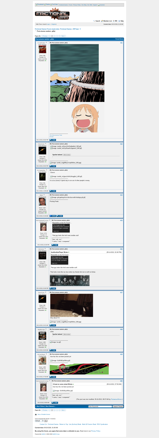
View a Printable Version (44, 414)
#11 (121, 43)
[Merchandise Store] (101, 5)
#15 (121, 220)
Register (54, 24)
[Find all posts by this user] (52, 140)
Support (95, 5)
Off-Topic (76, 29)
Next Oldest (40, 406)
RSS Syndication (102, 424)
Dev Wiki (89, 5)
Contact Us (43, 424)
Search (98, 21)
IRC (116, 21)
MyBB (43, 434)
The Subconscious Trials (56, 135)
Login (48, 24)
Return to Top (63, 424)
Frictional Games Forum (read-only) (47, 29)
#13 (121, 170)
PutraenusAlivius (116, 399)
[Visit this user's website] (52, 216)
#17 (121, 292)
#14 (121, 195)
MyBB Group (56, 434)
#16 (121, 249)
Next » (63, 36)
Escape (52, 136)
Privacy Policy (77, 5)
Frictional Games (63, 5)
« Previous (44, 36)
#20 (121, 381)
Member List (107, 21)
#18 (121, 329)
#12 (121, 144)
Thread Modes (119, 39)
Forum (70, 5)
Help (122, 21)
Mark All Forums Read (89, 424)
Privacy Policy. (96, 431)
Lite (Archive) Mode (75, 424)
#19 (121, 354)
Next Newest (50, 406)
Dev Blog (84, 5)
